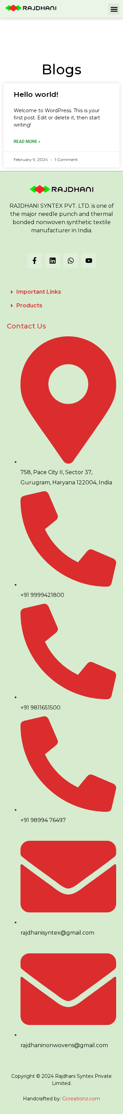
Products (29, 305)
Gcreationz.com (81, 1099)
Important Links (38, 292)
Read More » (27, 141)
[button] (114, 9)
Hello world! (36, 94)
